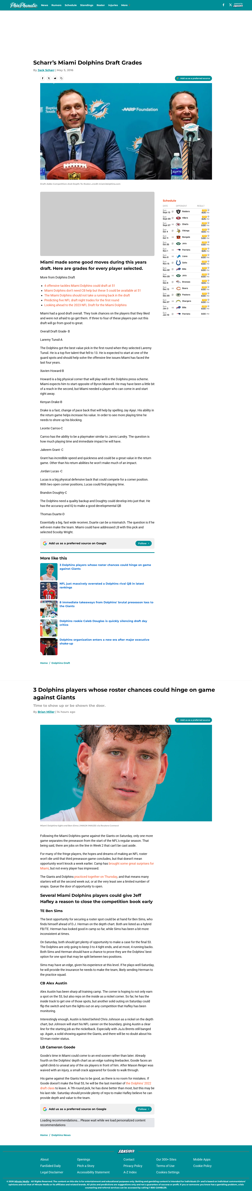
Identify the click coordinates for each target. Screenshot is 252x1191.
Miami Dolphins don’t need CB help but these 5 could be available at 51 (92, 290)
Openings (83, 1159)
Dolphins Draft (60, 663)
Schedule (71, 5)
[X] (230, 4)
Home (44, 663)
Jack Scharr (46, 70)
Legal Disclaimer (51, 1172)
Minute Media (21, 1181)
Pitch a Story (85, 1166)
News (44, 5)
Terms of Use (165, 1166)
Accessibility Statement (93, 1172)
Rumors (56, 5)
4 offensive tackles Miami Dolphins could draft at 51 (79, 285)
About (44, 1159)
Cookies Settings (167, 1172)
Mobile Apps (201, 1159)
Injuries (113, 5)
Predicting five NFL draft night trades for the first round (81, 300)
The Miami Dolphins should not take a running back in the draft (87, 295)
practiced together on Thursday (95, 876)
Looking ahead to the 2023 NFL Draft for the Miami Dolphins (85, 305)
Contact (128, 1159)
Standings (86, 5)
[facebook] (223, 4)
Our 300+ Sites (166, 1159)
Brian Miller (46, 712)
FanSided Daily (50, 1166)
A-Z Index (130, 1172)
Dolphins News (60, 1135)
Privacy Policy (132, 1166)
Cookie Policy (202, 1166)
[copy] (61, 78)
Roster (101, 5)
